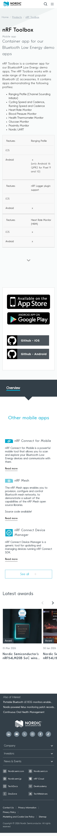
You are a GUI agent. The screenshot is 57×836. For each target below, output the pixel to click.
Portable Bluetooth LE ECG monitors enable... (27, 702)
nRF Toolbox (32, 17)
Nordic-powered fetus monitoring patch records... (29, 707)
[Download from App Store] (28, 302)
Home (5, 17)
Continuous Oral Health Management (23, 712)
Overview (13, 388)
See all (25, 574)
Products (17, 17)
